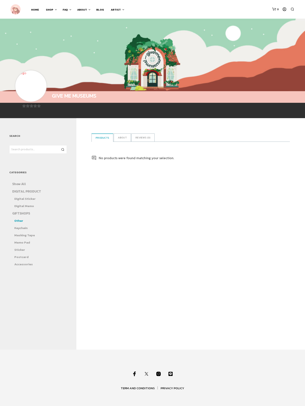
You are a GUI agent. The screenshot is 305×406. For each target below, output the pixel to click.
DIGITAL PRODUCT (26, 191)
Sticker (19, 249)
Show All (19, 183)
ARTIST (116, 10)
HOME (35, 10)
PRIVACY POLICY (172, 388)
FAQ (65, 10)
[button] (275, 9)
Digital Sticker (25, 198)
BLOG (100, 10)
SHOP (49, 10)
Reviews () (142, 137)
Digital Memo (24, 206)
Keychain (21, 227)
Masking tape (24, 235)
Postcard (21, 257)
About (122, 137)
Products (102, 138)
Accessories (23, 264)
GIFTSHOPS (21, 213)
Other (18, 220)
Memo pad (22, 242)
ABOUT (82, 10)
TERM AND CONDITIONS (138, 388)
